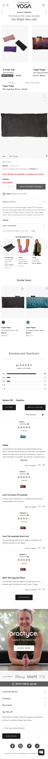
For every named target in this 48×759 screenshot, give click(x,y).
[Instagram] (21, 745)
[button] (6, 162)
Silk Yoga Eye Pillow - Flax (9, 329)
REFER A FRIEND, (26, 684)
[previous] (2, 12)
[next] (46, 12)
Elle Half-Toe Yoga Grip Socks (23, 260)
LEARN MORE (24, 648)
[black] (3, 322)
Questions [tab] (20, 401)
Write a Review (37, 408)
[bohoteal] (27, 322)
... (20, 83)
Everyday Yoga (9, 257)
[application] (41, 752)
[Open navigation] (3, 5)
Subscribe (11, 736)
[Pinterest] (29, 745)
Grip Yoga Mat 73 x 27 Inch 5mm (9, 261)
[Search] (7, 5)
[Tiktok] (37, 745)
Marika (34, 257)
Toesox (20, 257)
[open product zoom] (45, 100)
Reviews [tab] (7, 401)
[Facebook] (13, 745)
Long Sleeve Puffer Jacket (36, 260)
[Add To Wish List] (44, 95)
